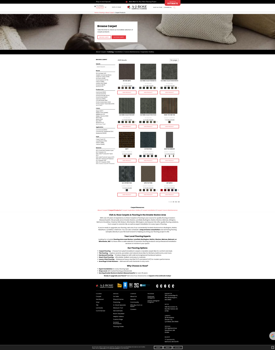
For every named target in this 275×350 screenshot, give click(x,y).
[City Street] (156, 156)
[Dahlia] (165, 190)
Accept (158, 347)
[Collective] (147, 88)
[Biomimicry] (148, 71)
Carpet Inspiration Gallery (131, 210)
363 (179, 202)
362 (176, 202)
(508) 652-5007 (101, 7)
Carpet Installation (149, 210)
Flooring (101, 12)
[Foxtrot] (127, 173)
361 (173, 202)
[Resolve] (148, 173)
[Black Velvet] (129, 156)
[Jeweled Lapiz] (169, 139)
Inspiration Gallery (147, 52)
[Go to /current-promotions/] (142, 2)
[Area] (127, 71)
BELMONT (167, 337)
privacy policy (103, 348)
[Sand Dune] (173, 156)
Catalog (110, 52)
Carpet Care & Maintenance (167, 210)
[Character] (143, 88)
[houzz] (173, 286)
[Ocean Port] (144, 156)
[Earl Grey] (152, 156)
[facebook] (157, 286)
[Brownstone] (148, 156)
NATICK (167, 304)
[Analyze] (143, 190)
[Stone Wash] (175, 190)
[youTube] (169, 286)
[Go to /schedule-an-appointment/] (172, 3)
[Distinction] (154, 88)
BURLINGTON (168, 293)
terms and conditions (114, 348)
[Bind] (127, 105)
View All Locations (100, 8)
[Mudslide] (169, 105)
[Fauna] (129, 88)
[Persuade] (151, 190)
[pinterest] (161, 286)
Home (96, 12)
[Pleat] (129, 122)
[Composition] (151, 88)
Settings (177, 347)
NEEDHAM (167, 326)
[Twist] (133, 122)
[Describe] (147, 190)
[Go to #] (174, 7)
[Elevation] (126, 88)
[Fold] (126, 122)
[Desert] (122, 88)
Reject (168, 347)
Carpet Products (115, 210)
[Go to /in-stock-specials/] (109, 2)
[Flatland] (133, 88)
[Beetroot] (168, 190)
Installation (119, 52)
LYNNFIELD (167, 315)
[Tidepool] (148, 139)
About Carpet (110, 12)
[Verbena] (172, 190)
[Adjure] (154, 190)
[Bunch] (122, 122)
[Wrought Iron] (169, 156)
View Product (126, 92)
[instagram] (165, 286)
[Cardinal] (169, 173)
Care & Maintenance (131, 52)
